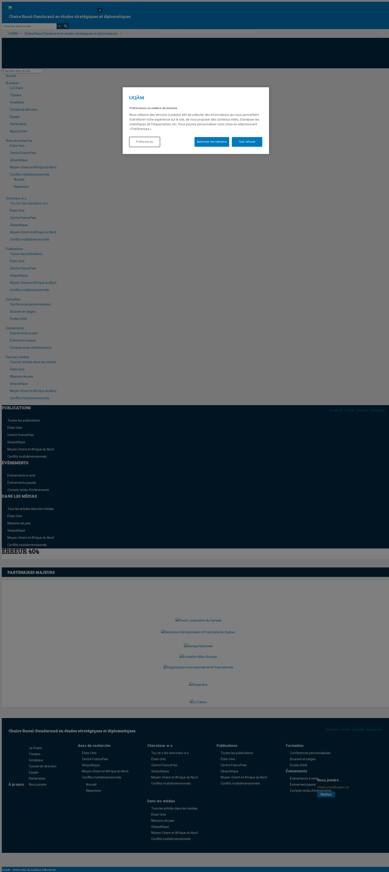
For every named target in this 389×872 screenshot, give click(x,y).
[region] (196, 120)
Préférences (144, 141)
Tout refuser (247, 141)
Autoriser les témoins (212, 141)
